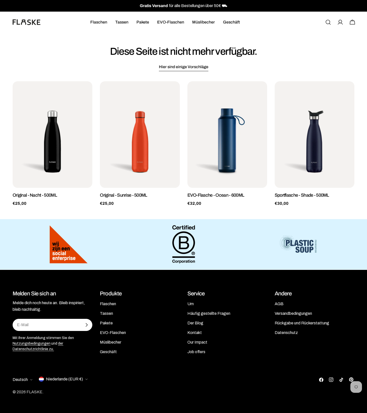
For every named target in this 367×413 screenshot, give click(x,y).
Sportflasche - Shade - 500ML (302, 195)
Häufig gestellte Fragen (208, 313)
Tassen (106, 313)
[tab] (183, 67)
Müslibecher (110, 342)
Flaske (34, 392)
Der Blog (195, 323)
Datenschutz (286, 332)
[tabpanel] (183, 143)
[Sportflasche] (314, 134)
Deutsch (20, 379)
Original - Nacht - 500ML (35, 195)
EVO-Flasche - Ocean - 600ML (215, 195)
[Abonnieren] (86, 325)
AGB (279, 304)
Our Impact (197, 342)
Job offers (196, 352)
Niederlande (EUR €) (64, 379)
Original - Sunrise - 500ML (123, 195)
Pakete (106, 323)
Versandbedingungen (293, 313)
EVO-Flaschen (113, 332)
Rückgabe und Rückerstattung (302, 323)
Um (190, 304)
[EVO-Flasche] (227, 134)
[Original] (52, 134)
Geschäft (108, 352)
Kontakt (194, 332)
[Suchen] (328, 22)
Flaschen (108, 304)
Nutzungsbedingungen (31, 343)
